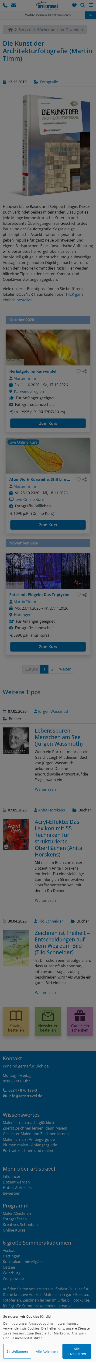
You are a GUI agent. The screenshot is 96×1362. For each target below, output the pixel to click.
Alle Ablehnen (47, 1351)
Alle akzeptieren (77, 1351)
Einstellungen (17, 1351)
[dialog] (48, 1335)
